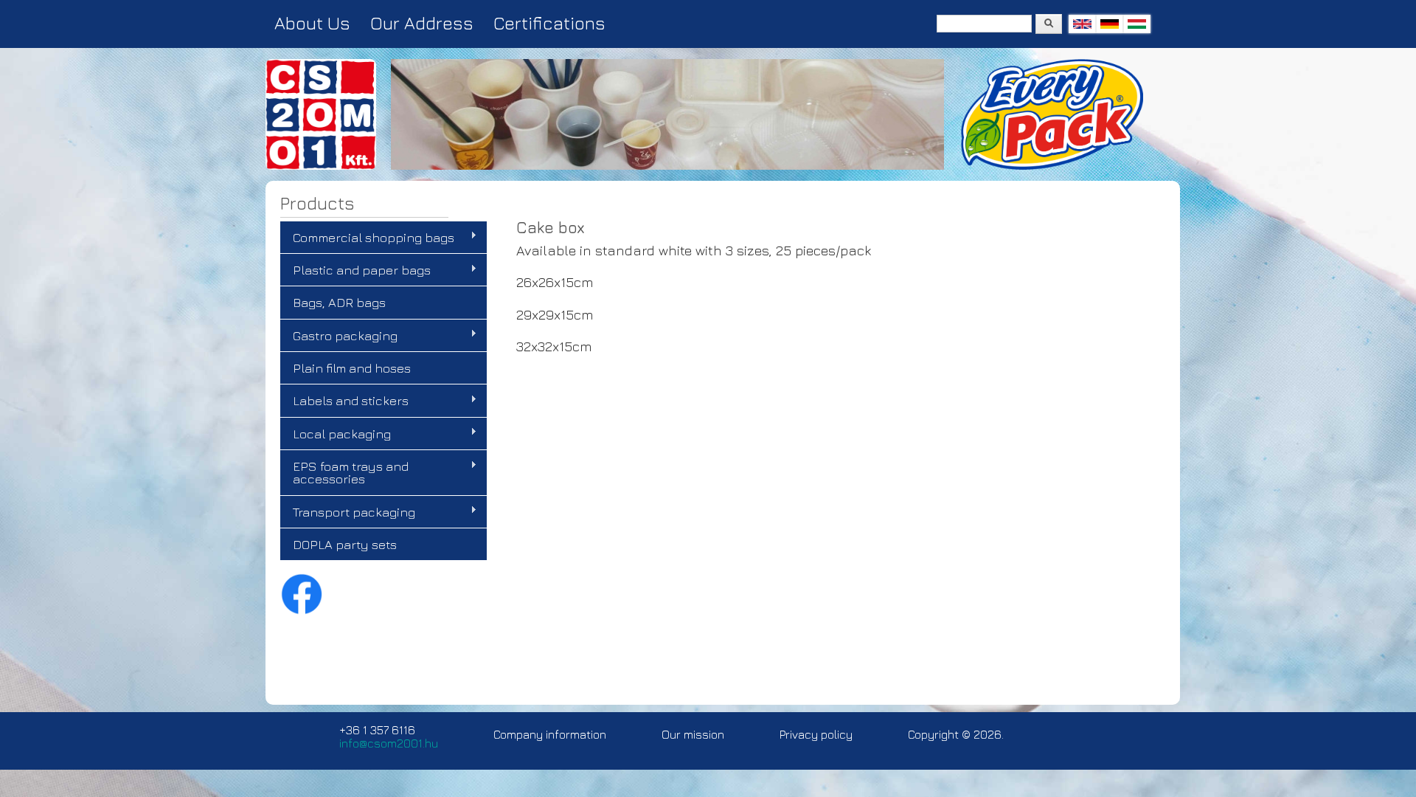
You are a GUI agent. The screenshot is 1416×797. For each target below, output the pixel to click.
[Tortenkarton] (1109, 24)
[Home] (321, 166)
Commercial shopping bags (367, 238)
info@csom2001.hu (388, 743)
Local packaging (335, 434)
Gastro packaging (339, 336)
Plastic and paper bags (355, 270)
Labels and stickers (344, 401)
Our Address (421, 23)
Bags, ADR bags (339, 302)
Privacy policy (816, 734)
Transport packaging (347, 512)
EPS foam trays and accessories (344, 472)
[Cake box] (1082, 24)
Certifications (549, 23)
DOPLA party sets (345, 544)
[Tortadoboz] (1136, 24)
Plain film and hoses (352, 368)
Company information (549, 734)
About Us (312, 23)
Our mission (693, 734)
